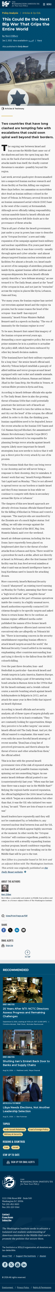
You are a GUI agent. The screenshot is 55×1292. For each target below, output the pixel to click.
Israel (15, 1147)
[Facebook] (3, 930)
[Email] (23, 930)
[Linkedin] (17, 930)
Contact (6, 1214)
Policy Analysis (10, 13)
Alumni (43, 1256)
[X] (10, 930)
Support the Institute (26, 1256)
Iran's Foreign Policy (38, 1129)
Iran (6, 1147)
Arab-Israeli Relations (14, 1129)
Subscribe (6, 1220)
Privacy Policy (23, 1287)
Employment (8, 1287)
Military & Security (12, 1134)
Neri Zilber (11, 36)
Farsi (39, 40)
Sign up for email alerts (22, 1162)
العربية (31, 40)
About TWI (7, 1256)
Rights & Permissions (42, 1287)
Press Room (7, 1217)
